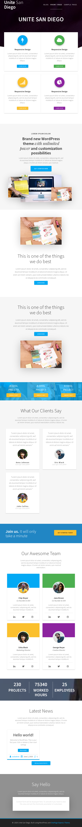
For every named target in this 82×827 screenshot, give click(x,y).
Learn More (41, 334)
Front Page (56, 5)
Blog (46, 5)
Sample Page (70, 5)
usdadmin (15, 756)
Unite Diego (13, 4)
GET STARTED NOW (41, 169)
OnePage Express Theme (60, 822)
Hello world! (23, 734)
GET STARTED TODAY (65, 533)
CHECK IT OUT (41, 395)
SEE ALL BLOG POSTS (41, 763)
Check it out (13, 395)
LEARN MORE (22, 66)
